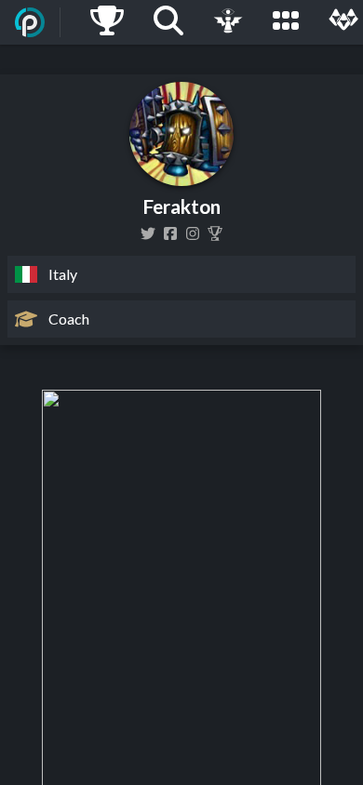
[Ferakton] (170, 233)
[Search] (168, 22)
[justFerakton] (148, 233)
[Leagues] (286, 22)
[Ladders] (107, 22)
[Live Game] (228, 22)
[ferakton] (193, 233)
